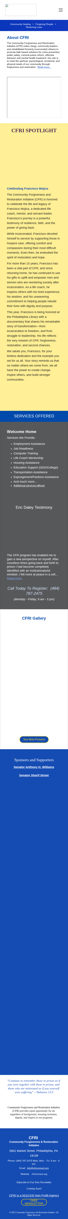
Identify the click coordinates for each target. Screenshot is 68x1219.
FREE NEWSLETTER (34, 1202)
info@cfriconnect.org (38, 1168)
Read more (14, 578)
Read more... (44, 67)
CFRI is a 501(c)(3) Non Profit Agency (34, 1195)
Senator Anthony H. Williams (34, 767)
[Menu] (61, 10)
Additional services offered (29, 485)
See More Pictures (34, 739)
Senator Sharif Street (34, 775)
